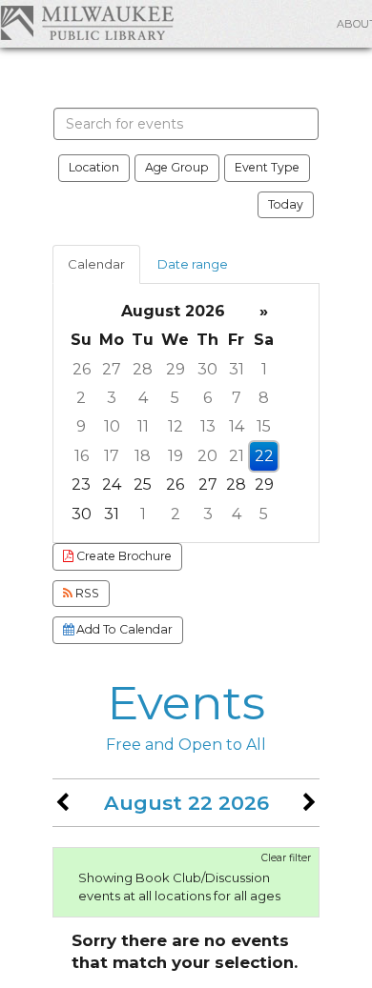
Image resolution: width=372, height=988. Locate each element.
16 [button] (81, 456)
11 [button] (143, 426)
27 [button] (111, 369)
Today (285, 204)
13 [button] (208, 426)
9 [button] (81, 426)
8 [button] (263, 398)
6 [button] (207, 398)
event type (267, 167)
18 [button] (142, 456)
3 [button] (111, 398)
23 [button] (81, 484)
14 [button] (236, 426)
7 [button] (236, 398)
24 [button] (111, 484)
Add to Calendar (123, 629)
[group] (186, 413)
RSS (85, 593)
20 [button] (207, 456)
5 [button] (175, 398)
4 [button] (143, 398)
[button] (62, 803)
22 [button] (264, 456)
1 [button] (264, 369)
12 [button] (175, 426)
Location (94, 167)
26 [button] (81, 369)
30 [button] (207, 369)
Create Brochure (122, 556)
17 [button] (111, 456)
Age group (177, 167)
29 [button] (175, 369)
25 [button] (143, 484)
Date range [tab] (192, 264)
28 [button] (143, 369)
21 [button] (236, 456)
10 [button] (112, 426)
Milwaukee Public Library (87, 22)
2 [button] (81, 398)
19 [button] (175, 456)
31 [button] (236, 369)
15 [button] (264, 426)
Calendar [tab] (96, 264)
